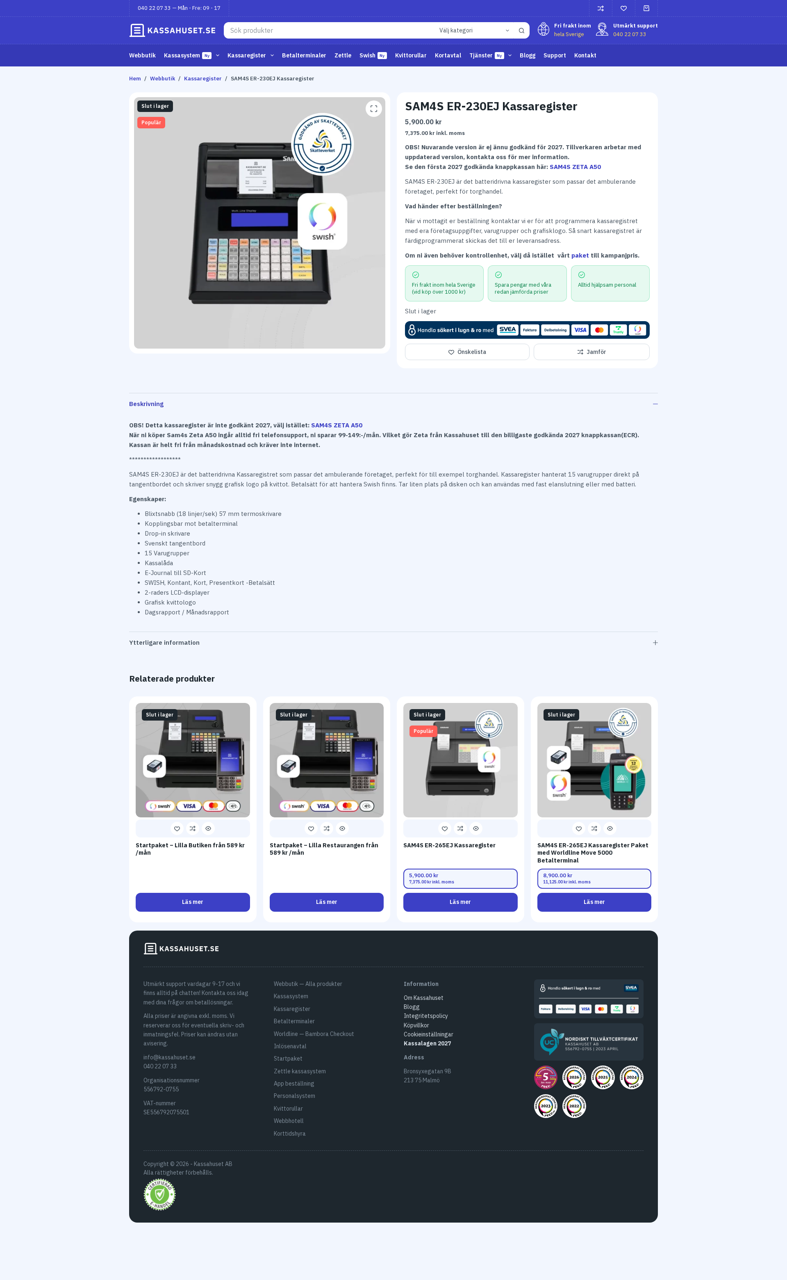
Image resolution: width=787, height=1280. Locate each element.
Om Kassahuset (424, 998)
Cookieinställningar (428, 1034)
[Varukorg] (646, 8)
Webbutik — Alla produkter (308, 984)
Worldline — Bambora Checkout (314, 1034)
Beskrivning (146, 404)
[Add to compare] (192, 828)
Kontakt (585, 55)
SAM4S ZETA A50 (575, 167)
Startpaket (288, 1058)
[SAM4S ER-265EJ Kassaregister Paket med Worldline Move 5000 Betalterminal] (594, 760)
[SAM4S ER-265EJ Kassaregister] (460, 760)
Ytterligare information (164, 642)
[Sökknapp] (521, 30)
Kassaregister (292, 1009)
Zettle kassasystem (300, 1071)
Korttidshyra (290, 1133)
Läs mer (192, 902)
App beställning (294, 1083)
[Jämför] (601, 8)
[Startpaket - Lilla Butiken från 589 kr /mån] (193, 760)
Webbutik (142, 55)
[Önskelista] (624, 8)
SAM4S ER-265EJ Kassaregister (449, 845)
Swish (372, 55)
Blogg (527, 55)
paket (580, 255)
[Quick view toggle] (208, 828)
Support (555, 55)
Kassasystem (291, 996)
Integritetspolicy (426, 1016)
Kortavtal (448, 55)
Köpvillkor (416, 1025)
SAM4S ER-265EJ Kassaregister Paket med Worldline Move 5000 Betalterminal (592, 852)
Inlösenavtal (290, 1046)
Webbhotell (289, 1121)
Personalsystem (294, 1096)
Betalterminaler (304, 55)
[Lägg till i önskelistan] (177, 828)
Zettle (342, 55)
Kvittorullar (411, 55)
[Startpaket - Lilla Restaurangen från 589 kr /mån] (327, 760)
